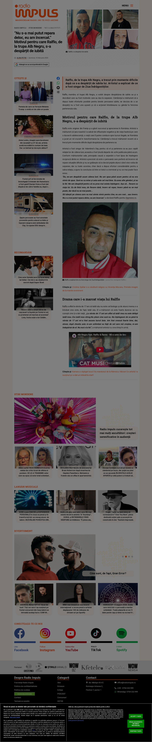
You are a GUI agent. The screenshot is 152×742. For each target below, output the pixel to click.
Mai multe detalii (15, 717)
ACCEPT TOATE (136, 716)
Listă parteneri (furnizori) (76, 720)
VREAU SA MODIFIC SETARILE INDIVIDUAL (135, 723)
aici (34, 730)
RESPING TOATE (135, 731)
